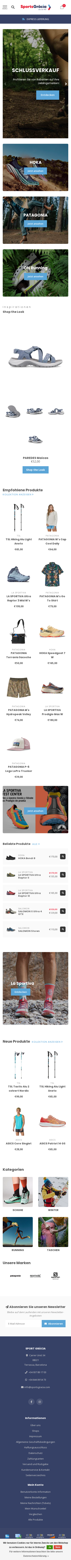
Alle (35, 844)
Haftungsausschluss (35, 1447)
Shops (35, 1430)
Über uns (35, 1425)
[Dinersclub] (40, 1536)
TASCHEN (43, 1218)
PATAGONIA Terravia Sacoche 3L (18, 657)
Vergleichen (35, 1514)
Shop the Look (35, 469)
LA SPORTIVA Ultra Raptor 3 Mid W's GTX (19, 600)
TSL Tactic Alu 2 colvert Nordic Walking (18, 1091)
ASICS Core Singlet (18, 1143)
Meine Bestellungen (36, 1497)
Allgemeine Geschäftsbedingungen (35, 1442)
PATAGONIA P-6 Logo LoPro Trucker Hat (18, 771)
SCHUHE (7, 1178)
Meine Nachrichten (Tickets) (35, 1503)
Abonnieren (55, 1323)
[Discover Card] (51, 1536)
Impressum (35, 1436)
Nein (58, 1547)
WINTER (42, 1178)
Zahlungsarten (35, 1458)
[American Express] (7, 1536)
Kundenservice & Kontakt (35, 1469)
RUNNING (8, 1218)
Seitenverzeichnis (36, 1475)
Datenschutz (36, 1453)
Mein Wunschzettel (35, 1508)
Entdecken (48, 95)
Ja (49, 1547)
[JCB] (61, 1536)
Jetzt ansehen (35, 171)
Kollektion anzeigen (17, 494)
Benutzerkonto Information (36, 1491)
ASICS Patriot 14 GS (52, 1143)
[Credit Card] (18, 1536)
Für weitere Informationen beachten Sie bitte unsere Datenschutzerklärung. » (36, 1553)
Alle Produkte (35, 1519)
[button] (5, 83)
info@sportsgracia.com (37, 1387)
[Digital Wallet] (29, 1536)
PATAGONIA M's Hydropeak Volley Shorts (18, 714)
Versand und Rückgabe (35, 1464)
